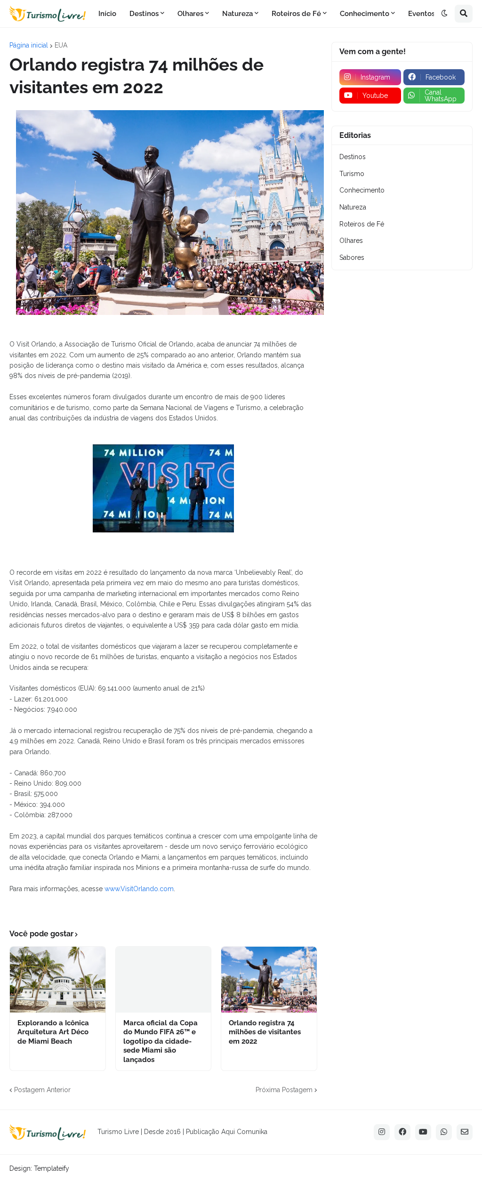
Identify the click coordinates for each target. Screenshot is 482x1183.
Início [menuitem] (107, 13)
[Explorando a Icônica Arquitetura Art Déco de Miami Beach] (57, 980)
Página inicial (28, 45)
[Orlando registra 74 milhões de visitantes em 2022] (269, 980)
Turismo (351, 173)
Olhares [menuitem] (190, 13)
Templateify (51, 1168)
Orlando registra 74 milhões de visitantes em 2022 (265, 1032)
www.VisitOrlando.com (139, 889)
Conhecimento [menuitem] (364, 13)
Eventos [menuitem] (421, 13)
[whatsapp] (444, 1132)
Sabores (351, 257)
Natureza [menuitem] (237, 13)
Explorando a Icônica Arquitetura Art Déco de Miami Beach (53, 1032)
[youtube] (423, 1132)
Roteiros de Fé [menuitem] (296, 13)
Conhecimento (362, 190)
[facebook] (402, 1132)
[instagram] (382, 1132)
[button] (444, 14)
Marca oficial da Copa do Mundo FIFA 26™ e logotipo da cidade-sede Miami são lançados (160, 1041)
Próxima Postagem (284, 1090)
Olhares (351, 240)
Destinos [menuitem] (144, 13)
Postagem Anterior (42, 1090)
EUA (61, 45)
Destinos (352, 157)
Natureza (352, 207)
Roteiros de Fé (361, 224)
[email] (465, 1132)
